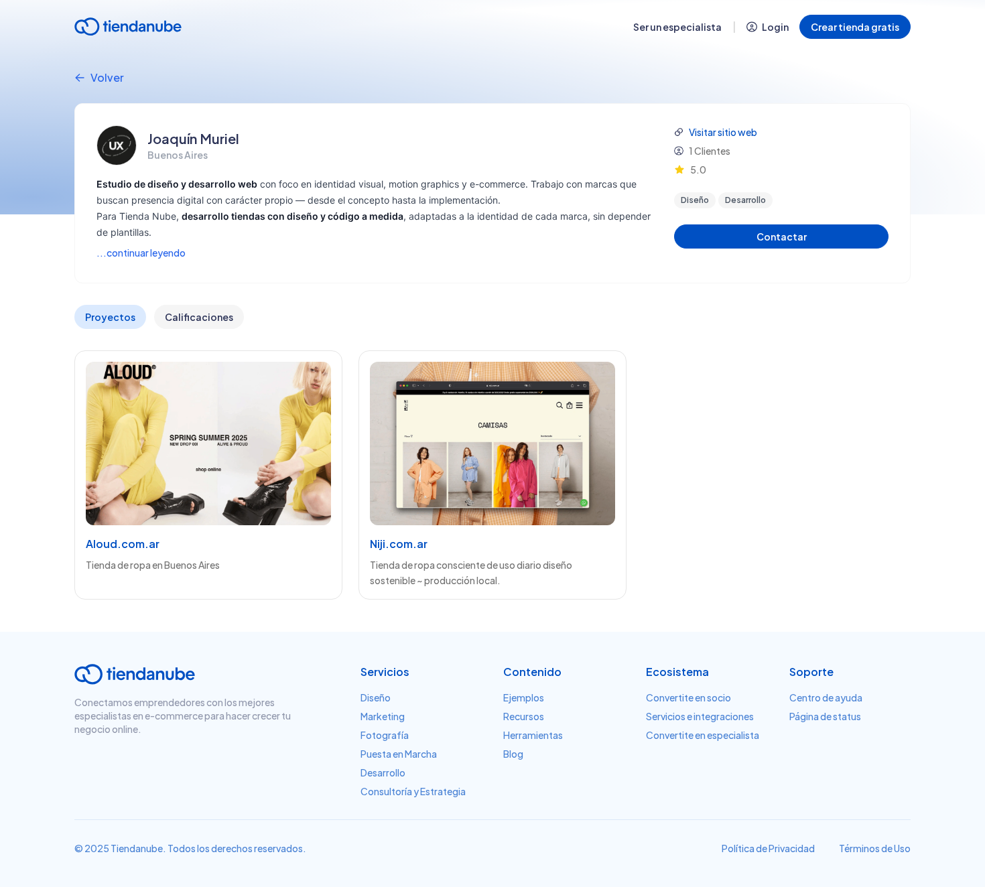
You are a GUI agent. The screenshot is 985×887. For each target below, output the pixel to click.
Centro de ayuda (825, 697)
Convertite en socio (688, 697)
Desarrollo (382, 772)
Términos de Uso (875, 848)
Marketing (382, 716)
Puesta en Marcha (398, 754)
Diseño (375, 697)
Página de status (825, 716)
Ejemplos (523, 697)
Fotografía (384, 735)
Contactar (782, 236)
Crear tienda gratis (855, 27)
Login (775, 27)
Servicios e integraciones (700, 716)
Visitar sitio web (723, 132)
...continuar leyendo (141, 253)
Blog (513, 754)
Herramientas (533, 735)
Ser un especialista (677, 27)
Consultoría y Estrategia (413, 791)
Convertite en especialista (702, 735)
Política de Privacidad (768, 848)
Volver (107, 77)
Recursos (523, 716)
